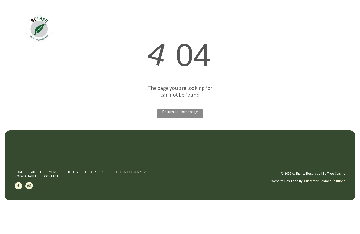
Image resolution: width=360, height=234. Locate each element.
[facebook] (18, 186)
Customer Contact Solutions (324, 181)
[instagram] (29, 186)
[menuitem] (112, 29)
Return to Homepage (180, 111)
